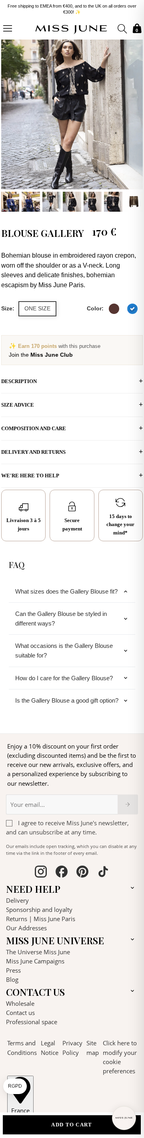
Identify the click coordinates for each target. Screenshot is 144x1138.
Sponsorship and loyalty (39, 910)
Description (19, 381)
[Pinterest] (82, 872)
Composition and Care (33, 428)
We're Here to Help (30, 476)
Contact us (20, 1013)
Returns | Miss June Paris (40, 919)
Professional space (31, 1022)
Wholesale (20, 1003)
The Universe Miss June (38, 952)
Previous (9, 125)
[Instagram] (41, 872)
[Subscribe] (128, 804)
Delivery (17, 900)
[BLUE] (132, 308)
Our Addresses (26, 928)
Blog (12, 979)
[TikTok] (103, 872)
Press (13, 970)
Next (135, 125)
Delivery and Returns (33, 452)
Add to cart (71, 1125)
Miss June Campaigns (35, 961)
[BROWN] (114, 308)
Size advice (17, 405)
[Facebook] (61, 872)
